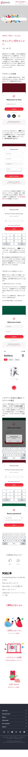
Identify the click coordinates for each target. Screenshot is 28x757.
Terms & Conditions (13, 737)
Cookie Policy (22, 737)
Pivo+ (11, 36)
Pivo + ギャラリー (9, 589)
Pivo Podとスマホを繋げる (12, 586)
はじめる (18, 36)
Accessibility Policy (18, 738)
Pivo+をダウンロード (10, 583)
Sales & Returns (10, 738)
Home (4, 36)
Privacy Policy (5, 737)
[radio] (10, 562)
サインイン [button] (21, 3)
